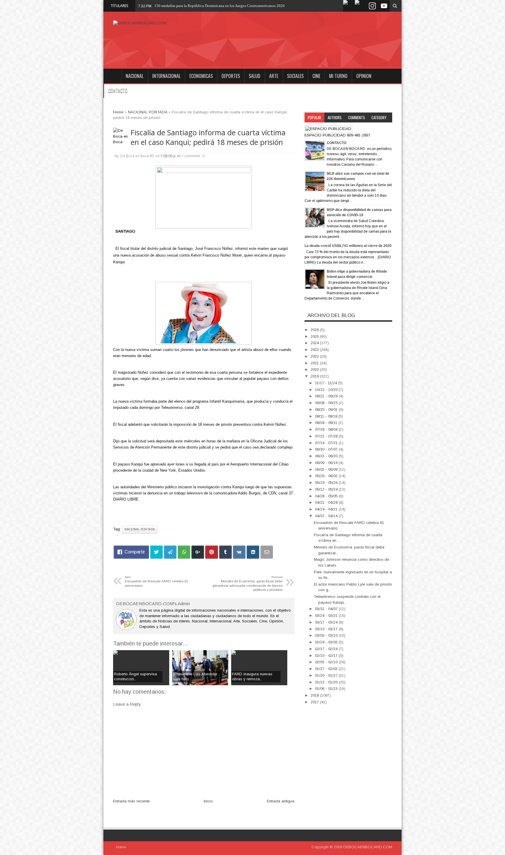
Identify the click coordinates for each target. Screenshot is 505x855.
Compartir (134, 551)
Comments (356, 117)
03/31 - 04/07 (327, 609)
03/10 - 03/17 (327, 629)
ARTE (273, 75)
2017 (315, 702)
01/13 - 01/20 (327, 682)
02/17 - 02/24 (327, 649)
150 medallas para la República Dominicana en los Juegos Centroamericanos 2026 (219, 6)
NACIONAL (134, 75)
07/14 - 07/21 (327, 443)
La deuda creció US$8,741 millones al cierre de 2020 (348, 246)
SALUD (254, 75)
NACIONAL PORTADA (139, 529)
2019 (315, 376)
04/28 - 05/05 (327, 496)
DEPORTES (231, 75)
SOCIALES (295, 75)
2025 (315, 336)
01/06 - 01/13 (327, 688)
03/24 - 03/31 (327, 615)
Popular (314, 117)
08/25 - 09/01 (327, 409)
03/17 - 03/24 (327, 622)
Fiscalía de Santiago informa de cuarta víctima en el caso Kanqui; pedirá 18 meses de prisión (208, 137)
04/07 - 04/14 (327, 516)
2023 (315, 349)
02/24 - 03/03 (327, 642)
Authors (335, 117)
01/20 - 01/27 (327, 675)
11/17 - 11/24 (326, 383)
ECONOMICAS (201, 75)
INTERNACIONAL (166, 75)
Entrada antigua (280, 801)
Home (112, 76)
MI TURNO (338, 75)
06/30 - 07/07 (327, 449)
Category (379, 117)
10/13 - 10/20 (327, 389)
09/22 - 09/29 (327, 396)
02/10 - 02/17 (327, 655)
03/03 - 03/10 (327, 635)
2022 (315, 356)
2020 (315, 369)
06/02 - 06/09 (327, 469)
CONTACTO (117, 90)
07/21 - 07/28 (327, 436)
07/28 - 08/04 (327, 429)
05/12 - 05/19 (327, 489)
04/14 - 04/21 (327, 509)
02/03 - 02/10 (327, 662)
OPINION (363, 75)
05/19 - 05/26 (327, 482)
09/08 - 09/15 (327, 403)
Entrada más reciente (131, 801)
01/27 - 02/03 (327, 669)
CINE (316, 75)
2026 (315, 330)
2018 (315, 695)
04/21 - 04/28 (327, 502)
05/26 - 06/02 (327, 476)
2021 (315, 363)
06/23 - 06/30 (327, 456)
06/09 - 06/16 (327, 463)
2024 (315, 343)
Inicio (208, 801)
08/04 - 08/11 (326, 422)
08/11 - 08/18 (326, 416)
